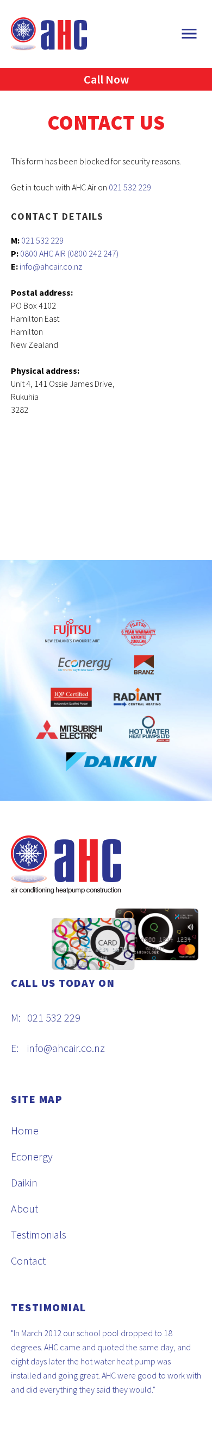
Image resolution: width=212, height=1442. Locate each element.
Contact (28, 1260)
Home (25, 1130)
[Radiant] (137, 697)
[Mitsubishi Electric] (69, 729)
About (24, 1208)
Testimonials (38, 1234)
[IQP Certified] (71, 697)
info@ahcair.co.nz (51, 266)
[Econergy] (85, 665)
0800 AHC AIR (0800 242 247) (69, 253)
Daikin (24, 1182)
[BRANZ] (143, 665)
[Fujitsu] (77, 632)
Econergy (32, 1156)
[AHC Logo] (49, 32)
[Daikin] (106, 761)
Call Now (106, 79)
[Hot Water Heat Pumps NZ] (149, 729)
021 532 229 (130, 187)
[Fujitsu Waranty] (138, 632)
